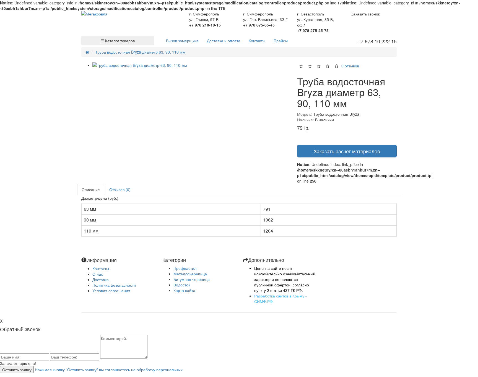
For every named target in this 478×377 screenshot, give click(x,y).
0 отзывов (350, 65)
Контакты (100, 268)
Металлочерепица (190, 273)
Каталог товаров (119, 40)
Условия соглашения (111, 290)
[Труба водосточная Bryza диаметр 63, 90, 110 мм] (190, 65)
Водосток (181, 285)
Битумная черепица (191, 279)
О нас (97, 274)
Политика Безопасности (114, 285)
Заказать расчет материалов (347, 151)
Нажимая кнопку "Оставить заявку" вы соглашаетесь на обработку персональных (109, 369)
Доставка (100, 279)
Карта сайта (184, 290)
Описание (91, 189)
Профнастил (184, 268)
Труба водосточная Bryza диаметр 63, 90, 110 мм (140, 52)
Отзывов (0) (120, 189)
